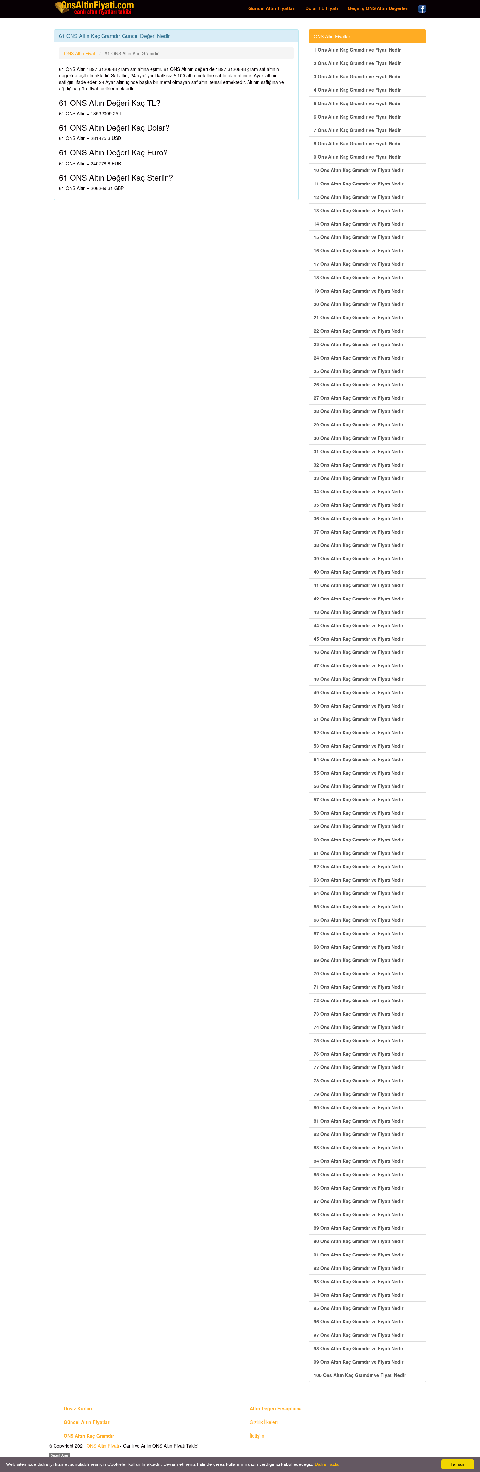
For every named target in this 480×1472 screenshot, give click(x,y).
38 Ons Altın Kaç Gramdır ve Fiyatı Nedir (358, 545)
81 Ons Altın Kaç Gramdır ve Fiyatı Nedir (358, 1120)
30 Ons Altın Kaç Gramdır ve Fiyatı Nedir (358, 438)
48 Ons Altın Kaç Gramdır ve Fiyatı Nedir (358, 679)
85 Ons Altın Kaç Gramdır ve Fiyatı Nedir (358, 1174)
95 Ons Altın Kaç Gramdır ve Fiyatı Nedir (358, 1308)
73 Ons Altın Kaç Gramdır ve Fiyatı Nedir (358, 1013)
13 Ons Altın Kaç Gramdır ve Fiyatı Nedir (358, 210)
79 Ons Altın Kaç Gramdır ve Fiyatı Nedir (358, 1094)
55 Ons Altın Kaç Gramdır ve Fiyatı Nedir (358, 772)
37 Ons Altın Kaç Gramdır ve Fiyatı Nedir (358, 531)
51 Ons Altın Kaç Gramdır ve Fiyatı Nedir (358, 719)
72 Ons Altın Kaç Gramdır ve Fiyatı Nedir (358, 1000)
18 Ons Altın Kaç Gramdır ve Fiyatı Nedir (358, 277)
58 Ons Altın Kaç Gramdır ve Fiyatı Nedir (358, 812)
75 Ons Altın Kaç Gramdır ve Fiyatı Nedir (358, 1040)
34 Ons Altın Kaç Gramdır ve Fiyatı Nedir (358, 491)
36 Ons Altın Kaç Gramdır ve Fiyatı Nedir (358, 518)
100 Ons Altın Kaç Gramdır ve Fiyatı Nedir (360, 1375)
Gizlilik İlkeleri (264, 1422)
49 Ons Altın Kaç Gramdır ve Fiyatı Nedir (358, 692)
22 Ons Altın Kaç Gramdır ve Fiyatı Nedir (358, 331)
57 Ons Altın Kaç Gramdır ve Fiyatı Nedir (358, 799)
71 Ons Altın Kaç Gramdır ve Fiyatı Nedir (358, 987)
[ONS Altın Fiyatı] (95, 8)
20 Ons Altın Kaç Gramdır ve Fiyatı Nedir (358, 304)
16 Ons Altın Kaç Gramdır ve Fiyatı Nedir (358, 250)
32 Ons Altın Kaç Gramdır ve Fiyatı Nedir (358, 464)
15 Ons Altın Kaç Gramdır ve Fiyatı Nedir (358, 237)
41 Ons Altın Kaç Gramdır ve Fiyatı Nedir (358, 585)
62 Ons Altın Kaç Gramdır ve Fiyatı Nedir (358, 866)
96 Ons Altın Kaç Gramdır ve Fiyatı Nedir (358, 1321)
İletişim (257, 1435)
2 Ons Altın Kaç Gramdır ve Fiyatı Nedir (357, 63)
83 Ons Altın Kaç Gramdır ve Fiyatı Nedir (358, 1147)
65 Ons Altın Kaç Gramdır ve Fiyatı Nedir (358, 906)
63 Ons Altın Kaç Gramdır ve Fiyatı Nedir (358, 879)
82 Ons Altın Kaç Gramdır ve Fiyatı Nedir (358, 1134)
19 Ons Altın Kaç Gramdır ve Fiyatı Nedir (358, 290)
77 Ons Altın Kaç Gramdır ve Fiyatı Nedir (358, 1067)
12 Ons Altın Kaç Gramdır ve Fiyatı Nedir (358, 197)
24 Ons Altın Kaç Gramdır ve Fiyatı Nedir (358, 357)
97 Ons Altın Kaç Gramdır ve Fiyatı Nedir (358, 1335)
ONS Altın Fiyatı (103, 1445)
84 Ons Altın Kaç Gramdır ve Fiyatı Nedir (358, 1161)
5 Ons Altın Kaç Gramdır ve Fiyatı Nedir (357, 103)
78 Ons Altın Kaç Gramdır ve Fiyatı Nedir (358, 1080)
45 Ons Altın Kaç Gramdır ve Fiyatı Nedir (358, 638)
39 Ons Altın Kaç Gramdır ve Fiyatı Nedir (358, 558)
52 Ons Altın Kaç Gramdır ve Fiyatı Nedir (358, 732)
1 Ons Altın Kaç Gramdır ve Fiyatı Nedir (357, 49)
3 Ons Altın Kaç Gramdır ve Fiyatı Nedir (357, 76)
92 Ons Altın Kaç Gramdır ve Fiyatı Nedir (358, 1268)
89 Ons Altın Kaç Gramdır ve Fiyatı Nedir (358, 1227)
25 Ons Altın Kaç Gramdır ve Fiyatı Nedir (358, 371)
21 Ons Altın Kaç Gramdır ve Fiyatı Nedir (358, 317)
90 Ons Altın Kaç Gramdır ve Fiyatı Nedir (358, 1241)
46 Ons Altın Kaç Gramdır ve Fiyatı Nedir (358, 652)
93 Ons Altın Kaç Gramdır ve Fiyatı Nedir (358, 1281)
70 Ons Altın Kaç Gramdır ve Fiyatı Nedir (358, 973)
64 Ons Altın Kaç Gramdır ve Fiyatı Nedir (358, 893)
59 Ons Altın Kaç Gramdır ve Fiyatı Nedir (358, 826)
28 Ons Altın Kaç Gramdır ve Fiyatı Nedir (358, 411)
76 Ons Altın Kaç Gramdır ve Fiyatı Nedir (358, 1053)
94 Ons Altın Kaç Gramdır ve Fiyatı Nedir (358, 1294)
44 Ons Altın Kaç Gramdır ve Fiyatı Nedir (358, 625)
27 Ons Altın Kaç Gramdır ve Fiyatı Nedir (358, 397)
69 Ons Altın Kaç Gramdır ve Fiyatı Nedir (358, 960)
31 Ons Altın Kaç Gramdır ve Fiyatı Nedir (358, 451)
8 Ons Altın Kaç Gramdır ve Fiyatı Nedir (357, 143)
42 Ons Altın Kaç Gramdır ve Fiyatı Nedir (358, 598)
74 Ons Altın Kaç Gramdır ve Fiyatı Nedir (358, 1027)
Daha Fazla (327, 1464)
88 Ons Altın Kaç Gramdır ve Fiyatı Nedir (358, 1214)
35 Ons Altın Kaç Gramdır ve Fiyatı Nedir (358, 505)
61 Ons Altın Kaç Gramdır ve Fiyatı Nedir (358, 853)
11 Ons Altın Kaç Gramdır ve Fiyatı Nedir (358, 183)
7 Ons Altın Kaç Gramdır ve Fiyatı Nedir (357, 130)
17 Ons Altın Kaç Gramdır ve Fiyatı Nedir (358, 264)
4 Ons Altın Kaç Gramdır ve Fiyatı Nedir (357, 90)
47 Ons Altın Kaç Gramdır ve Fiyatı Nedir (358, 665)
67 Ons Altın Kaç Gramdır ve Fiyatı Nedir (358, 933)
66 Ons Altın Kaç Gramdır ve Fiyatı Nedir (358, 920)
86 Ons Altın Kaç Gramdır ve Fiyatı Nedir (358, 1187)
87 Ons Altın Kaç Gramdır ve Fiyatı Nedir (358, 1201)
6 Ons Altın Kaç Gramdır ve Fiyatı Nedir (357, 116)
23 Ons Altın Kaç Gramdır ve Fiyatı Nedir (358, 344)
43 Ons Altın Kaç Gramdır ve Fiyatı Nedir (358, 612)
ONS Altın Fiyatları (332, 36)
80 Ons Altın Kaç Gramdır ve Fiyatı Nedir (358, 1107)
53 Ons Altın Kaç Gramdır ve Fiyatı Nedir (358, 746)
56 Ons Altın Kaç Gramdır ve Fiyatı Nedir (358, 786)
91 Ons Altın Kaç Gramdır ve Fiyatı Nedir (358, 1254)
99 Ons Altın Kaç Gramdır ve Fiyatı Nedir (358, 1361)
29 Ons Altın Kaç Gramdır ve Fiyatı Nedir (358, 424)
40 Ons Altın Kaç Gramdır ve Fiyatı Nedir (358, 571)
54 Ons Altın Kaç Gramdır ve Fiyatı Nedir (358, 759)
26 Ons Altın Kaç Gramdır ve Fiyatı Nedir (358, 384)
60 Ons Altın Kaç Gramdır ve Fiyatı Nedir (358, 839)
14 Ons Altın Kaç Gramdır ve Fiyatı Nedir (358, 223)
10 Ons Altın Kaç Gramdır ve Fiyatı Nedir (358, 170)
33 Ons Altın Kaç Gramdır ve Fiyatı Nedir (358, 478)
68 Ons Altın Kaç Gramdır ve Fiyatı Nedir (358, 946)
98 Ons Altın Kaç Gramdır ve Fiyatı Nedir (358, 1348)
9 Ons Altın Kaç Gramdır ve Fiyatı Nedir (357, 156)
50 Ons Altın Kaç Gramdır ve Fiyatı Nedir (358, 705)
